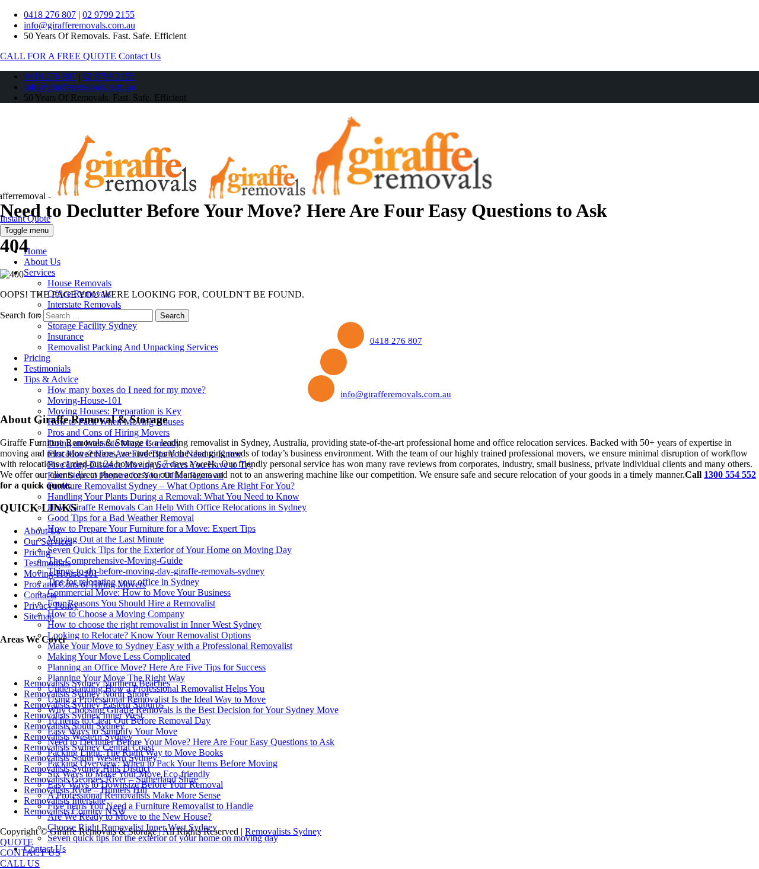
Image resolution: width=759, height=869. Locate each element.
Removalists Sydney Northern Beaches (97, 683)
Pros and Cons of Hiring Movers (108, 432)
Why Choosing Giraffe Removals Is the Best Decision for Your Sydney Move (193, 710)
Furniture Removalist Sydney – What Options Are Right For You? (171, 486)
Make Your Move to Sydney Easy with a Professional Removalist (169, 646)
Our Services (48, 541)
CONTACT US (30, 853)
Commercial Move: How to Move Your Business (139, 592)
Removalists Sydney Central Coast (89, 747)
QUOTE (16, 842)
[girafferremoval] (272, 196)
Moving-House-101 (84, 400)
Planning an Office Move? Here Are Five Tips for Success (156, 667)
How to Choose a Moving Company (115, 614)
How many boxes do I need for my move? (126, 390)
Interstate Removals (84, 304)
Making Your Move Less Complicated (118, 656)
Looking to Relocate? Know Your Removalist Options (149, 635)
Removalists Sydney (283, 831)
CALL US (20, 863)
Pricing (37, 358)
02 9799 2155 (108, 14)
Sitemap (39, 616)
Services (39, 272)
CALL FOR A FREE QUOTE (59, 56)
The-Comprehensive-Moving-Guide (115, 560)
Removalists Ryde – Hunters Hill (85, 790)
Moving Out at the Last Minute (105, 539)
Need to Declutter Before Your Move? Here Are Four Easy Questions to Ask (190, 742)
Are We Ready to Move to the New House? (129, 817)
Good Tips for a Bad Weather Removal (120, 518)
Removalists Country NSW (75, 811)
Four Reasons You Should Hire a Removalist (131, 603)
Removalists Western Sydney (78, 736)
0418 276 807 (50, 14)
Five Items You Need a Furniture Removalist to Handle (150, 806)
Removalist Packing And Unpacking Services (132, 347)
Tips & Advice (51, 379)
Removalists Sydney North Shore (86, 694)
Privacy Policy (51, 605)
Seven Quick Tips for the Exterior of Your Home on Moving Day (169, 550)
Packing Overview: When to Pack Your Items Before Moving (162, 763)
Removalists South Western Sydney (90, 758)
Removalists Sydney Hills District (87, 768)
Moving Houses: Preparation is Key (114, 411)
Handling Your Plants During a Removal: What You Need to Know (173, 496)
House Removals (79, 283)
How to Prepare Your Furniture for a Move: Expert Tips (151, 528)
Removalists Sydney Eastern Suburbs (94, 704)
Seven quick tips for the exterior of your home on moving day (162, 838)
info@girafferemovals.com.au (79, 25)
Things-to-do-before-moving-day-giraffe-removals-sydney (155, 571)
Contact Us (140, 56)
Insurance (65, 336)
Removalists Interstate (65, 800)
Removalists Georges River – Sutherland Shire (111, 779)
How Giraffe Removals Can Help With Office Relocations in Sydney (177, 507)
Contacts (40, 595)
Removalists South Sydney (74, 726)
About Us (42, 262)
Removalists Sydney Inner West (83, 715)
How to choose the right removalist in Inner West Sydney (154, 624)
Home (35, 251)
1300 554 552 (730, 474)
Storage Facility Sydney (92, 326)
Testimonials (47, 368)
